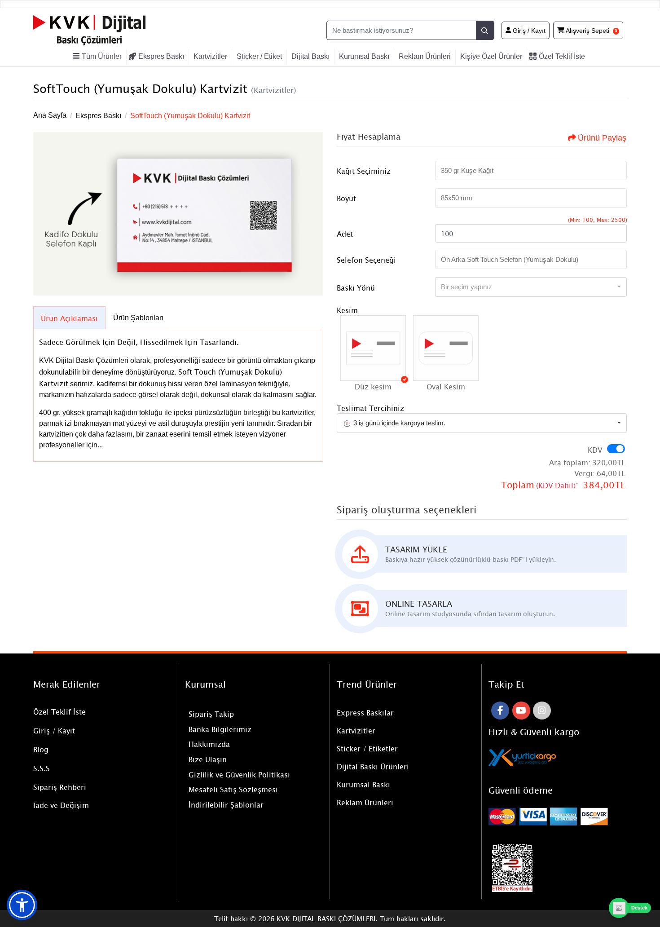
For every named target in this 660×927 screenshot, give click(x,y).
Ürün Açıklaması (69, 317)
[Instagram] (542, 711)
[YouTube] (521, 711)
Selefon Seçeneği (366, 259)
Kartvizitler (356, 730)
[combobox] (531, 287)
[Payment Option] (557, 816)
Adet (345, 233)
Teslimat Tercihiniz (370, 407)
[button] (373, 348)
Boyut (346, 198)
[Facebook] (500, 711)
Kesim (347, 309)
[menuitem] (99, 56)
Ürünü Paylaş (602, 137)
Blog (40, 749)
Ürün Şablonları (138, 318)
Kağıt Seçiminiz (364, 170)
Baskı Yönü (356, 287)
